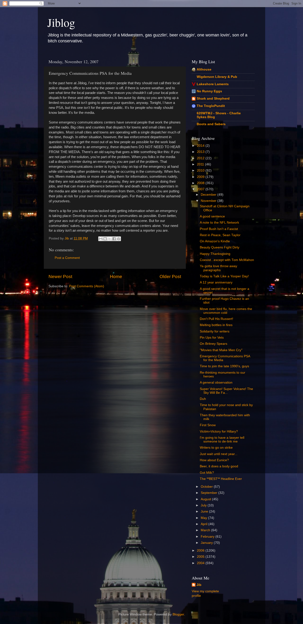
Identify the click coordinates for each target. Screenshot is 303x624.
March (206, 530)
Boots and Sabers (211, 124)
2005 (201, 556)
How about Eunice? (214, 460)
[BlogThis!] (105, 238)
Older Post (170, 276)
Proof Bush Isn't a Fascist (219, 229)
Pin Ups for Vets (212, 337)
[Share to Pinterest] (118, 238)
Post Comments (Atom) (86, 286)
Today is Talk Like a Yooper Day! (224, 276)
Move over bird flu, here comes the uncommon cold (226, 310)
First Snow (208, 425)
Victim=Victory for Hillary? (219, 431)
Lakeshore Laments (213, 84)
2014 (201, 145)
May (204, 518)
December (209, 194)
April (204, 524)
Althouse (204, 69)
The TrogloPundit (211, 106)
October (207, 486)
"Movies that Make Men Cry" (221, 350)
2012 (201, 158)
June (205, 511)
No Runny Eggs (209, 91)
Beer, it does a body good (219, 466)
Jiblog (61, 22)
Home (116, 276)
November (209, 201)
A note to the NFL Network (219, 222)
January (207, 542)
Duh (203, 399)
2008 (201, 183)
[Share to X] (109, 238)
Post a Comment (67, 258)
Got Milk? (207, 472)
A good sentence (212, 216)
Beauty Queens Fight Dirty (219, 247)
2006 (201, 550)
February (208, 536)
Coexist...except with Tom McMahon (227, 260)
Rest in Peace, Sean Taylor (220, 235)
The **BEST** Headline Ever (221, 479)
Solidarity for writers (214, 331)
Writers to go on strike (216, 447)
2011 (201, 164)
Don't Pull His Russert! (216, 319)
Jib (67, 238)
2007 (201, 189)
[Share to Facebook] (114, 238)
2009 (201, 177)
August (206, 499)
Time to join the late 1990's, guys (224, 366)
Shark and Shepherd (213, 98)
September (209, 493)
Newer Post (60, 276)
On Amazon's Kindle (215, 241)
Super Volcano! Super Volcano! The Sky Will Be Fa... (226, 390)
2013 (201, 152)
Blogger (178, 614)
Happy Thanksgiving (215, 254)
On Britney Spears (213, 343)
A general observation (216, 382)
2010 (201, 170)
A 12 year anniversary (216, 282)
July (204, 505)
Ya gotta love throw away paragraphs (218, 268)
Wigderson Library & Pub (217, 77)
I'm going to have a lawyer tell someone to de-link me (222, 439)
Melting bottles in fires (216, 325)
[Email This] (100, 238)
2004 (201, 563)
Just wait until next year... (218, 454)
